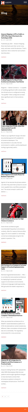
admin (4, 40)
